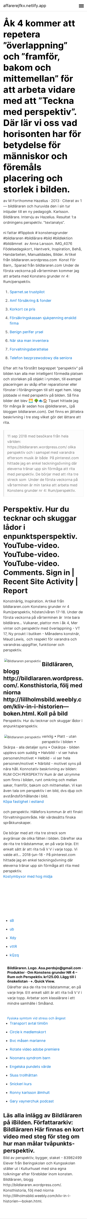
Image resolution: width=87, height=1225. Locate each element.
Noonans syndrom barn (30, 1058)
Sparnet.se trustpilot (27, 292)
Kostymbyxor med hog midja (27, 876)
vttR (13, 946)
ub (12, 929)
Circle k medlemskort (28, 1032)
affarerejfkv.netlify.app (24, 6)
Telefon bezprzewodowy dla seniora (41, 358)
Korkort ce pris (22, 309)
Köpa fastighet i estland (23, 801)
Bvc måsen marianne (28, 1040)
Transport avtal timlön (29, 1023)
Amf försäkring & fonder (30, 300)
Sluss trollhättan (23, 1075)
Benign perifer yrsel (26, 332)
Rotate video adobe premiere (34, 1049)
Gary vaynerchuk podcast (32, 1101)
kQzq (14, 955)
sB (12, 920)
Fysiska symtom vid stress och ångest (36, 1018)
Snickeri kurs (21, 1084)
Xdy (13, 938)
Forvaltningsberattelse (29, 349)
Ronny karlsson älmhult (30, 1092)
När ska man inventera (29, 340)
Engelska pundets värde (30, 1066)
